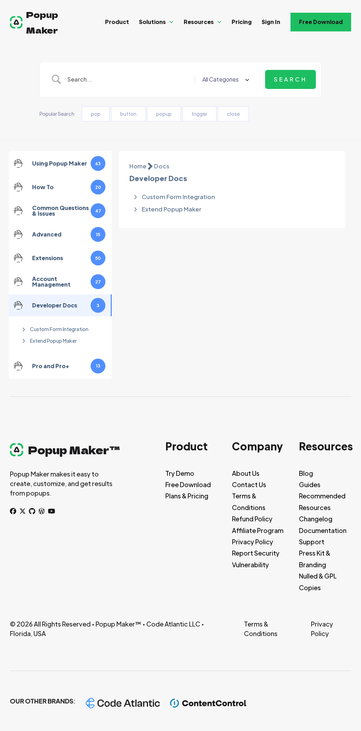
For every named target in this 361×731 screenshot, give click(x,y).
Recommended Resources (322, 501)
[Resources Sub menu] (219, 22)
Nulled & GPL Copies (318, 581)
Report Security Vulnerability (256, 558)
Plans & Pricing (186, 496)
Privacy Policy (252, 542)
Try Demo (179, 473)
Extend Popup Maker (53, 340)
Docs (161, 166)
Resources (199, 21)
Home (137, 166)
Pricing (242, 21)
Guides (309, 484)
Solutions (152, 21)
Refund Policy (252, 519)
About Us (245, 473)
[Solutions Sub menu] (171, 22)
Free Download (321, 21)
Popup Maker (42, 22)
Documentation (323, 530)
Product (117, 21)
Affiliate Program (257, 530)
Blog (306, 473)
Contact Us (249, 484)
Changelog (315, 519)
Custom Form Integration (59, 329)
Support (311, 542)
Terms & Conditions (248, 501)
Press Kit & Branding (314, 558)
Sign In (271, 21)
